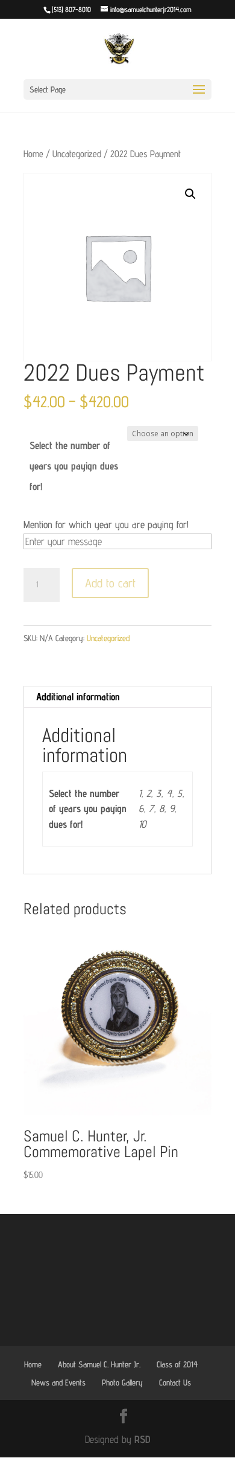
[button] (190, 194)
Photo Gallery (122, 1382)
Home (33, 154)
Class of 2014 (177, 1364)
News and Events (58, 1382)
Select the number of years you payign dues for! (74, 465)
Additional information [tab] (78, 697)
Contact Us (175, 1382)
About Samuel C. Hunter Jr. (99, 1364)
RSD (142, 1439)
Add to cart (110, 583)
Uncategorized (76, 154)
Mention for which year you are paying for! (106, 524)
